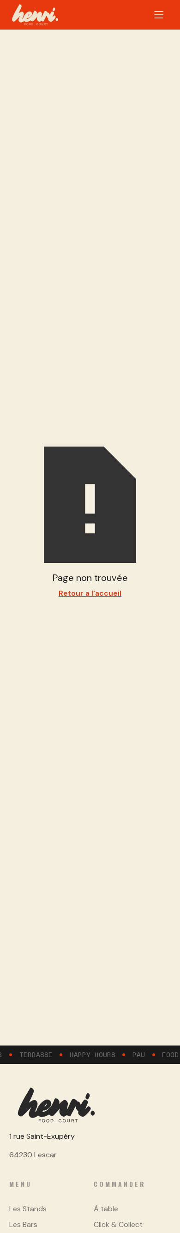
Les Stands (28, 1209)
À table (106, 1209)
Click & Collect (118, 1224)
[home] (35, 15)
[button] (159, 15)
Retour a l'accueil (90, 593)
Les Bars (23, 1224)
